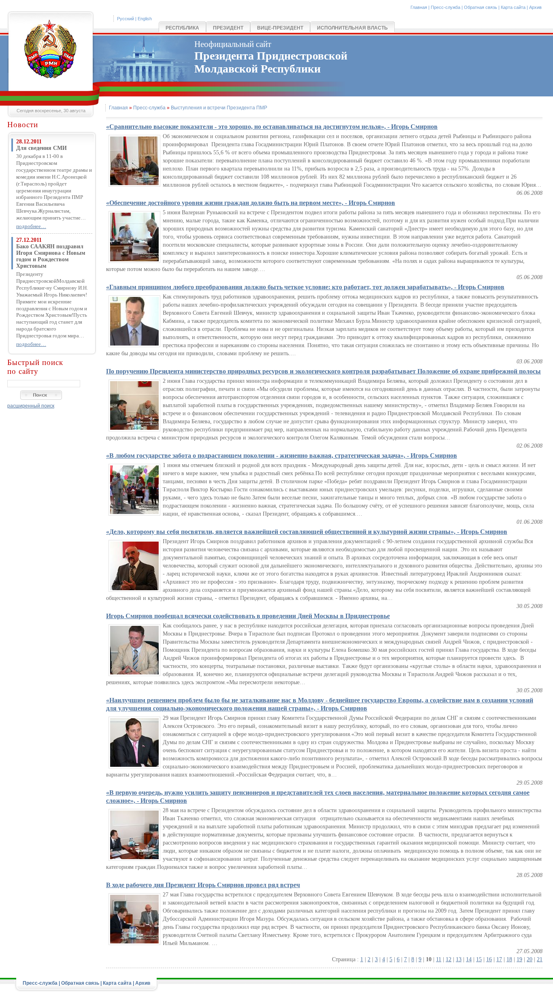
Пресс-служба (445, 7)
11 (438, 959)
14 (469, 959)
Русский (125, 18)
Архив (535, 7)
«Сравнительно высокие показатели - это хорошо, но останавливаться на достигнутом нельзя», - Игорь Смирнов (272, 126)
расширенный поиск (30, 406)
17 (499, 959)
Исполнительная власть (352, 28)
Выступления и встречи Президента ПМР (219, 108)
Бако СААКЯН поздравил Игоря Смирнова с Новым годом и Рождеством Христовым (50, 256)
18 (509, 959)
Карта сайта (513, 7)
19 (519, 959)
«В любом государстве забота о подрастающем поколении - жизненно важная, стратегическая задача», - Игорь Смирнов (281, 455)
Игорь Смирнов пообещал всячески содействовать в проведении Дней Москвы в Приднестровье (248, 615)
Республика (182, 28)
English (145, 18)
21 (539, 959)
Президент (228, 28)
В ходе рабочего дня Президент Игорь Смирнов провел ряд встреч (203, 884)
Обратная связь (480, 7)
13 (459, 959)
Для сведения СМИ (41, 148)
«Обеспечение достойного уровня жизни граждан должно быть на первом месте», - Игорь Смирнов (250, 202)
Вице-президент (280, 28)
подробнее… (31, 226)
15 (479, 959)
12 (448, 959)
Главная (418, 7)
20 (529, 959)
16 (489, 959)
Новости (22, 124)
